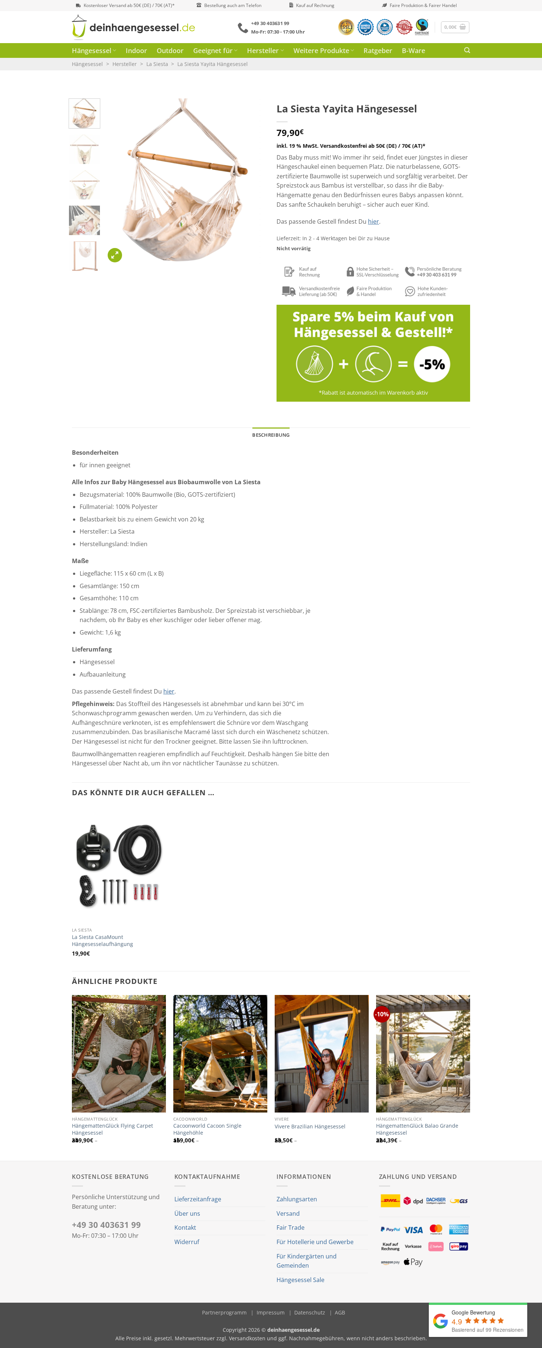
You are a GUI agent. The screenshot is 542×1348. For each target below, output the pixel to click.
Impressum (271, 1312)
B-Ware (413, 50)
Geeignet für (213, 50)
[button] (455, 27)
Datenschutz (309, 1312)
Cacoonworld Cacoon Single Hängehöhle (207, 1129)
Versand (288, 1213)
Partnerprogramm (224, 1312)
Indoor (136, 50)
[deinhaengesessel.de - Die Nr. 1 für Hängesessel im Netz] (133, 27)
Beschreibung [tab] (270, 435)
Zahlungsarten (297, 1199)
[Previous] (118, 181)
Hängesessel (91, 50)
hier (373, 221)
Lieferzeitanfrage (197, 1199)
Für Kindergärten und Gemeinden (307, 1261)
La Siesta (157, 63)
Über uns (187, 1213)
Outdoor (170, 50)
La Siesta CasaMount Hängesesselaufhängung (102, 940)
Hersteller (263, 50)
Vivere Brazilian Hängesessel (310, 1126)
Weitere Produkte (321, 50)
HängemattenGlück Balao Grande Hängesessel (417, 1129)
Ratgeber (378, 50)
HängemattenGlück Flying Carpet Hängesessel (112, 1129)
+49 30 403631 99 (106, 1224)
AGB (340, 1312)
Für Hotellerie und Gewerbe (315, 1242)
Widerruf (186, 1242)
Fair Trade (291, 1227)
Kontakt (185, 1227)
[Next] (253, 181)
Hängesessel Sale (300, 1280)
